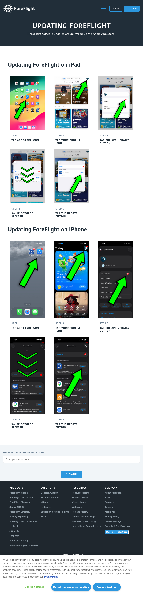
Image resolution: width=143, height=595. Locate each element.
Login (115, 8)
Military (44, 502)
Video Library (79, 502)
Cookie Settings (113, 521)
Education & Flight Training (55, 512)
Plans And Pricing (18, 540)
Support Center (80, 497)
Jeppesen (14, 536)
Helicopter (46, 507)
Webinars (77, 507)
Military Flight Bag (18, 516)
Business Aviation (50, 497)
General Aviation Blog (83, 516)
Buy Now (131, 8)
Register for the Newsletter (23, 452)
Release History (80, 512)
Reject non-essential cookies (71, 587)
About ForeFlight (113, 493)
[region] (71, 575)
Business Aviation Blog (84, 521)
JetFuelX (14, 531)
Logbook (13, 526)
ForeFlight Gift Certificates (23, 521)
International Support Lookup (87, 526)
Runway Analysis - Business (23, 545)
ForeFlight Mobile (18, 493)
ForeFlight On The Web (21, 497)
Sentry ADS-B (16, 507)
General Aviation (49, 493)
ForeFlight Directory (19, 512)
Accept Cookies (106, 587)
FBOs (43, 516)
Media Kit (110, 512)
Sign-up (71, 474)
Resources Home (80, 493)
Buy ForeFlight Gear (116, 532)
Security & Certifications (117, 526)
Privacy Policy (112, 516)
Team (107, 497)
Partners (109, 502)
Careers (109, 507)
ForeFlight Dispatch (19, 502)
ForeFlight (19, 8)
